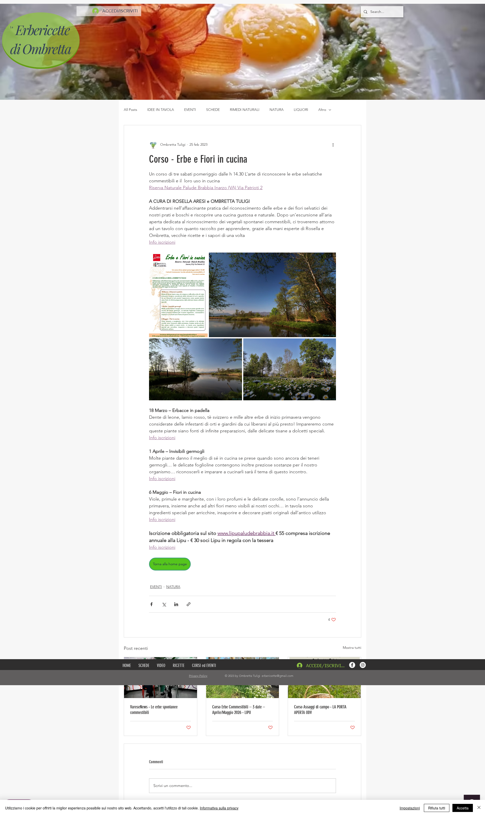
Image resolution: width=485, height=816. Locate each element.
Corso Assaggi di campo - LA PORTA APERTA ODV (320, 709)
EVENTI (190, 109)
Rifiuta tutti (436, 807)
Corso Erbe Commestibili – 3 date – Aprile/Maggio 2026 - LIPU (238, 709)
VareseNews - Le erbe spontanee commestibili (154, 709)
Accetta (463, 807)
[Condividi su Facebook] (151, 604)
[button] (178, 665)
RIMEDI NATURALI (244, 109)
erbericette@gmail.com (277, 676)
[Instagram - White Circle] (363, 665)
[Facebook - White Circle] (352, 665)
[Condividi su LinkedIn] (176, 604)
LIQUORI (301, 109)
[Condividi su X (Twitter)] (163, 604)
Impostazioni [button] (410, 807)
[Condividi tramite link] (188, 604)
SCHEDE (213, 109)
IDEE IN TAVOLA (160, 109)
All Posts (130, 109)
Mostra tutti (352, 647)
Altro (322, 109)
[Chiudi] (479, 808)
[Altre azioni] (333, 144)
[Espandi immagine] (178, 295)
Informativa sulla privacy (219, 807)
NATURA (277, 109)
